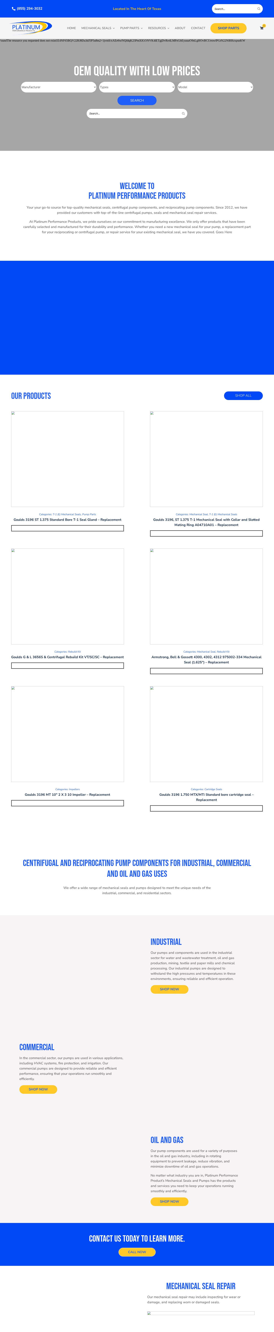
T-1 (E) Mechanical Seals (67, 514)
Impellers (74, 789)
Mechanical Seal (198, 514)
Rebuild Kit (74, 652)
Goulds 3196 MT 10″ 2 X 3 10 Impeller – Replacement (67, 794)
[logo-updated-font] (30, 23)
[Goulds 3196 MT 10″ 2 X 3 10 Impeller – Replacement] (67, 734)
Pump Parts (89, 514)
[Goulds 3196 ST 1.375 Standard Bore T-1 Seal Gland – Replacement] (67, 459)
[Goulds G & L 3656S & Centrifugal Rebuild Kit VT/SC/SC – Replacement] (67, 596)
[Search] (259, 8)
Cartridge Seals (213, 789)
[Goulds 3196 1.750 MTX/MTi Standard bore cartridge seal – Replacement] (206, 734)
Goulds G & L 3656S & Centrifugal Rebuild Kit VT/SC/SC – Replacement (67, 657)
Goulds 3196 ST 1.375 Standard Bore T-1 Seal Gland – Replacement (67, 519)
